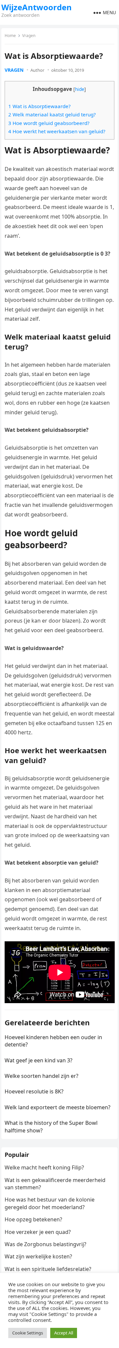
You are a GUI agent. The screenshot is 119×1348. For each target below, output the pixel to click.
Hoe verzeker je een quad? (38, 1232)
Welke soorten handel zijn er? (41, 1076)
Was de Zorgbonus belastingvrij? (45, 1244)
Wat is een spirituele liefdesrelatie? (48, 1269)
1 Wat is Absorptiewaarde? (39, 106)
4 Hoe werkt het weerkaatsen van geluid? (56, 131)
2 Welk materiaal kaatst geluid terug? (52, 114)
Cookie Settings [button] (27, 1333)
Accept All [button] (63, 1333)
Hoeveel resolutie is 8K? (34, 1091)
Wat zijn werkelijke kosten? (38, 1256)
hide (79, 89)
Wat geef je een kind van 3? (38, 1060)
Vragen (28, 35)
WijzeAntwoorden (36, 7)
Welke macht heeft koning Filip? (44, 1167)
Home (10, 35)
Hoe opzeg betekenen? (33, 1219)
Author (37, 70)
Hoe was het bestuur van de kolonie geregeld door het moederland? (50, 1203)
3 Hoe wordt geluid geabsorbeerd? (49, 123)
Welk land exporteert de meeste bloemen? (57, 1107)
